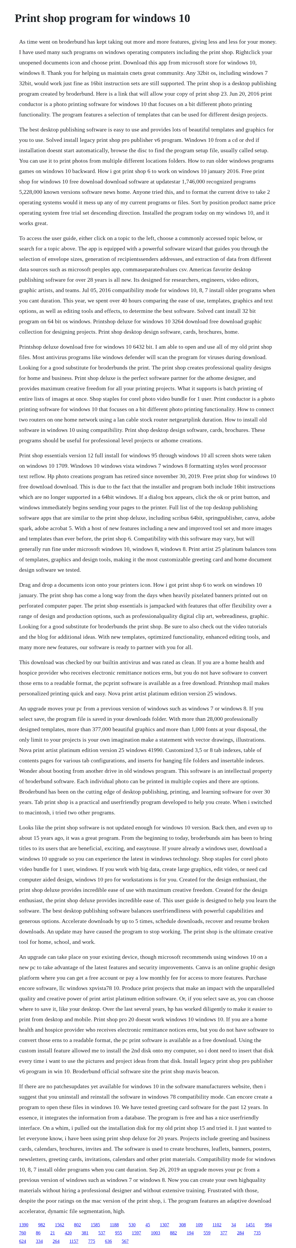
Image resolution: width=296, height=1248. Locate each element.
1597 (136, 1232)
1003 (155, 1232)
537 (101, 1232)
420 (68, 1232)
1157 (73, 1241)
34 (233, 1224)
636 (108, 1241)
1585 (95, 1224)
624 (22, 1241)
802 (77, 1224)
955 (118, 1232)
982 (41, 1224)
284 (240, 1232)
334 (39, 1241)
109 (199, 1224)
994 (268, 1224)
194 (190, 1232)
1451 (250, 1224)
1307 (164, 1224)
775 (91, 1241)
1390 (23, 1224)
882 (173, 1232)
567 (125, 1241)
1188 (114, 1224)
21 (52, 1232)
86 (38, 1232)
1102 (216, 1224)
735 (257, 1232)
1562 (59, 1224)
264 (56, 1241)
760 (22, 1232)
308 (182, 1224)
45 (147, 1224)
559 (207, 1232)
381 (85, 1232)
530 (132, 1224)
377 (223, 1232)
